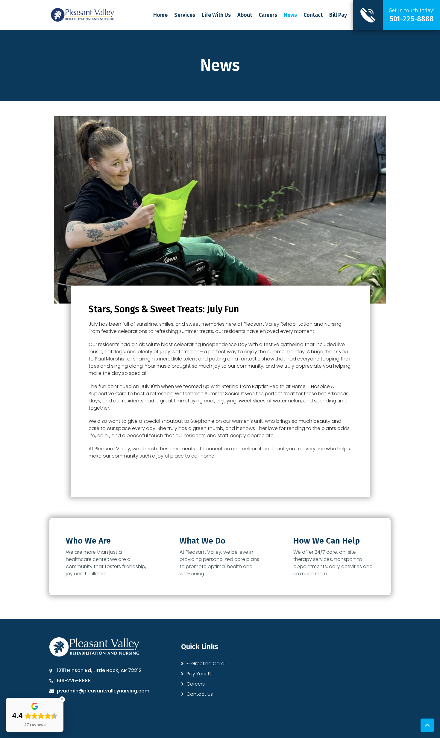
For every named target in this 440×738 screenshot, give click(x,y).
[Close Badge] (62, 699)
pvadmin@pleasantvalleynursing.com (103, 690)
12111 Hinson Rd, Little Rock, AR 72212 (99, 670)
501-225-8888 (74, 680)
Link (396, 15)
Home (160, 15)
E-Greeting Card (205, 663)
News (290, 15)
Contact (313, 15)
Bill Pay (338, 15)
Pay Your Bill (199, 673)
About (244, 15)
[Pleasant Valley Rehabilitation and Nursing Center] (82, 14)
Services (184, 15)
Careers (268, 15)
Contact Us (199, 694)
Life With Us (216, 15)
